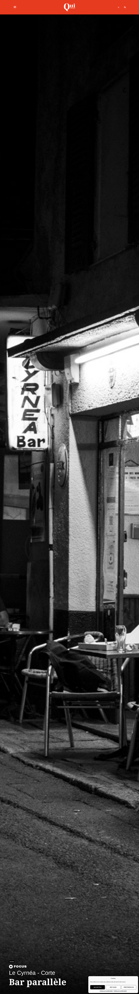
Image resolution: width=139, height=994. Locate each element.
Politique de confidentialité (106, 991)
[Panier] (118, 7)
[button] (124, 7)
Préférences (129, 987)
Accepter (97, 987)
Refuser (113, 987)
